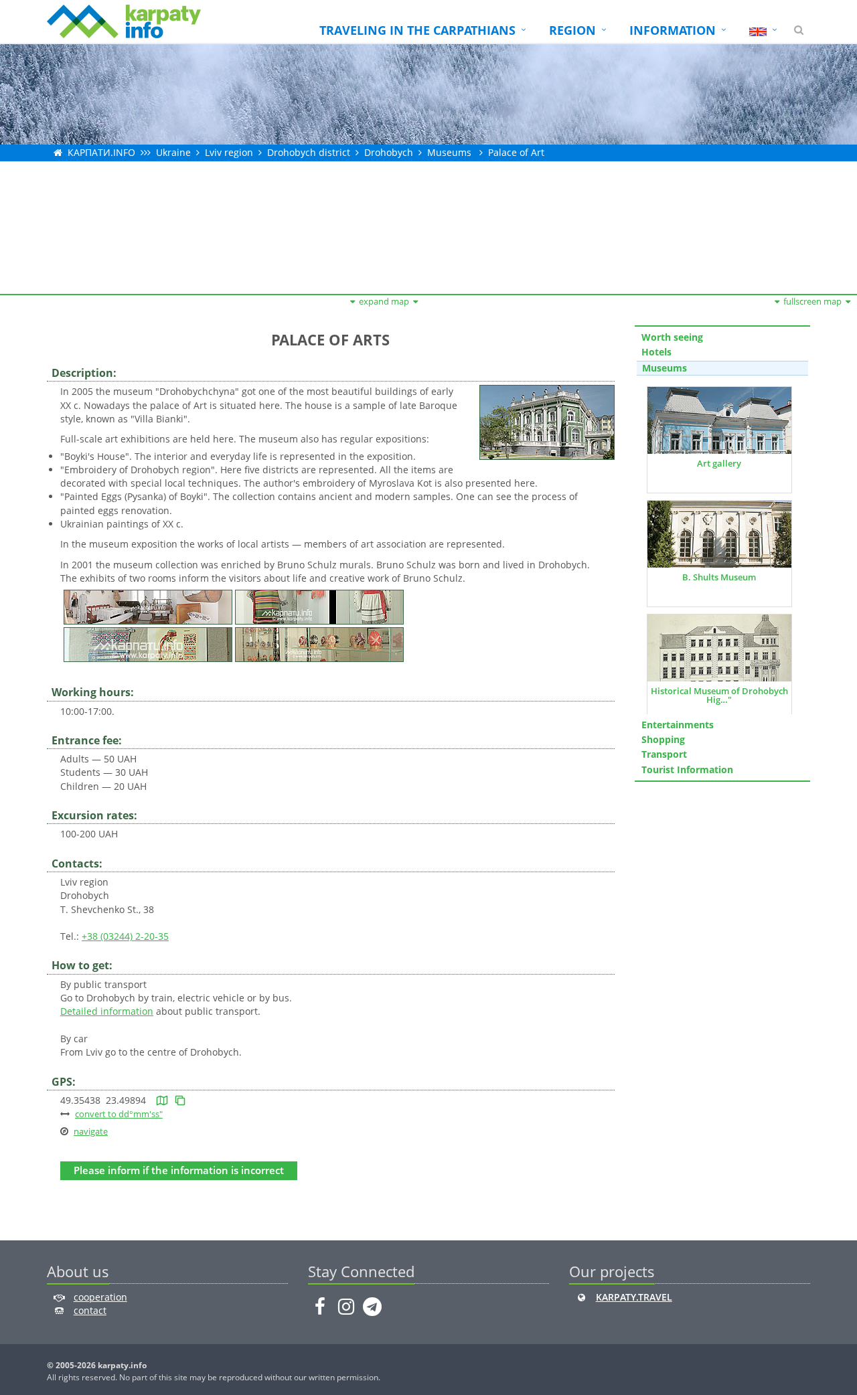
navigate (91, 1131)
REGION (572, 30)
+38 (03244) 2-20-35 (125, 936)
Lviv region (229, 152)
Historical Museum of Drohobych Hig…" (719, 695)
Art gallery (719, 463)
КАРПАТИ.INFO (101, 152)
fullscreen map (812, 301)
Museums (449, 152)
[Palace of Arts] (547, 421)
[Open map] (162, 1100)
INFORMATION (672, 30)
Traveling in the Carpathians (417, 30)
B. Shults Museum (719, 577)
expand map (384, 301)
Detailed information (106, 1011)
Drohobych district (308, 152)
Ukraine (173, 152)
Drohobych (388, 152)
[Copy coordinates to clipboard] (180, 1100)
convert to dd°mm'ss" (119, 1114)
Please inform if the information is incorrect (179, 1170)
